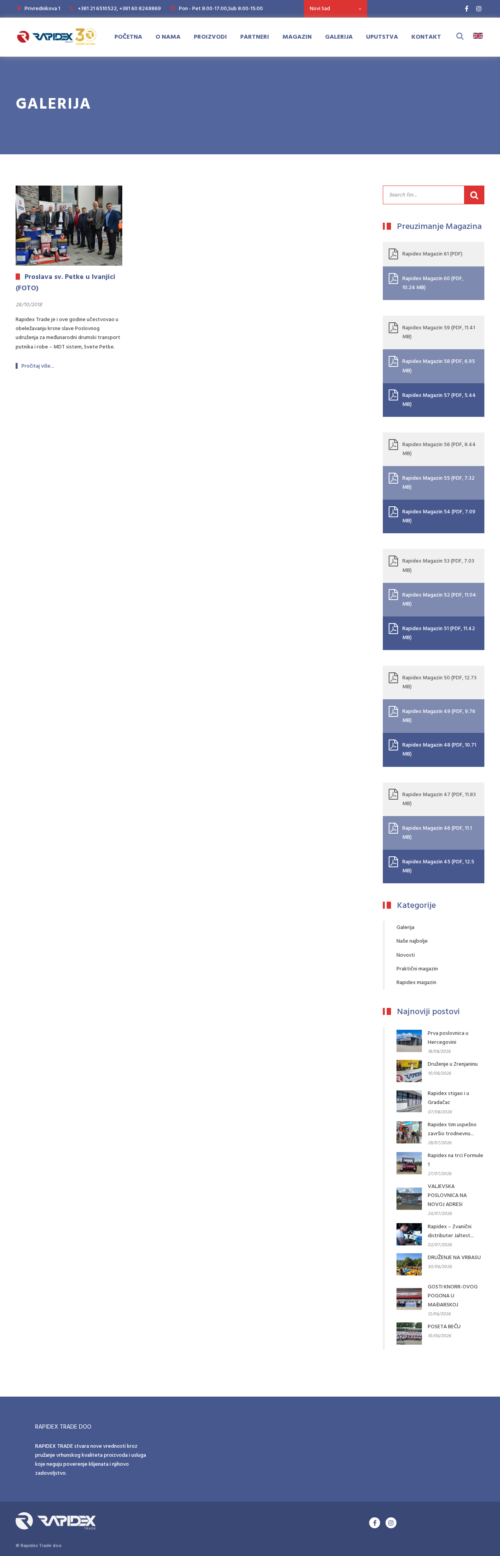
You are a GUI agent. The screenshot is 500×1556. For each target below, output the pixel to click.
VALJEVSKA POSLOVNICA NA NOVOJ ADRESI (447, 1195)
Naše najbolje (412, 941)
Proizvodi (210, 37)
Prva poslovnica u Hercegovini (448, 1038)
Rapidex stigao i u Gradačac (448, 1098)
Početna (128, 37)
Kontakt (426, 37)
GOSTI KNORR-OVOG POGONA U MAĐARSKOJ (453, 1296)
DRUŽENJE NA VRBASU (454, 1257)
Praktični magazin (417, 969)
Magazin (297, 37)
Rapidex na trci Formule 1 (455, 1160)
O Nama (167, 37)
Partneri (254, 37)
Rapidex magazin (416, 982)
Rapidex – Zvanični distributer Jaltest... (451, 1231)
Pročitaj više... (37, 366)
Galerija (339, 37)
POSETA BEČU (444, 1326)
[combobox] (335, 9)
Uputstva (382, 37)
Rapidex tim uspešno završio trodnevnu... (452, 1129)
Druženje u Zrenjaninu (453, 1064)
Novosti (405, 955)
